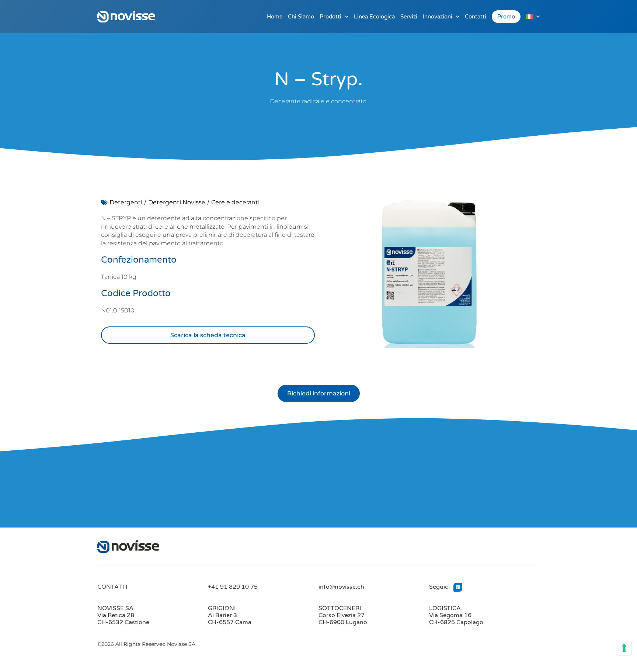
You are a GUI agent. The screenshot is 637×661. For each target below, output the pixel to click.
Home (274, 16)
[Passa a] (533, 16)
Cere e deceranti (235, 202)
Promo (506, 16)
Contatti (475, 16)
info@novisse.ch (341, 587)
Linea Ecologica (374, 16)
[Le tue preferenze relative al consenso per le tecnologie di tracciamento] (624, 648)
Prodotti (330, 16)
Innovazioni (437, 16)
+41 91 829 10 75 (233, 587)
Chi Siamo (301, 16)
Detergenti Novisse (176, 202)
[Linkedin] (457, 587)
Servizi (408, 16)
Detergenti (125, 202)
